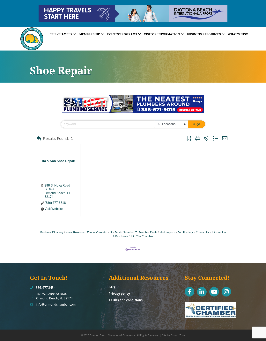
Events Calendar (97, 232)
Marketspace (167, 232)
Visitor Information (162, 34)
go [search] (198, 124)
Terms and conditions (126, 300)
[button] (39, 138)
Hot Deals (116, 232)
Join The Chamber (141, 236)
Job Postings (186, 232)
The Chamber (61, 34)
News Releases (75, 232)
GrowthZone (178, 335)
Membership (89, 34)
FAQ (112, 287)
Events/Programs (122, 34)
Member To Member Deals (140, 232)
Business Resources (204, 34)
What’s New (238, 34)
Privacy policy (119, 293)
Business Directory (51, 232)
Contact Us (203, 232)
